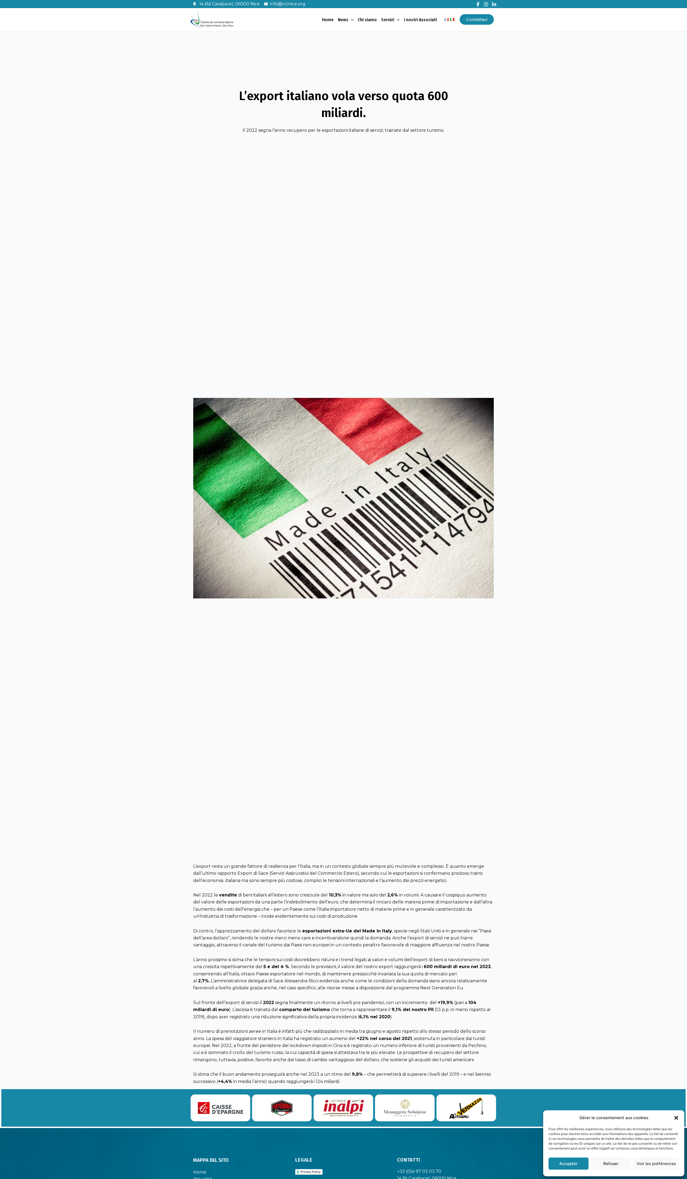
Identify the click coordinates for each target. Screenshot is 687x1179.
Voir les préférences (656, 1163)
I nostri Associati (420, 19)
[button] (676, 1118)
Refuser (611, 1163)
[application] (351, 20)
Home (328, 19)
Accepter (568, 1163)
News (343, 19)
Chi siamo (367, 19)
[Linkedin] (494, 4)
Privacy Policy (310, 1172)
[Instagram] (486, 4)
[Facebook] (478, 4)
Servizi (387, 19)
